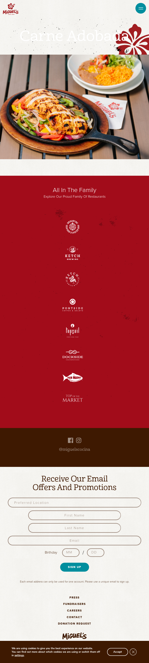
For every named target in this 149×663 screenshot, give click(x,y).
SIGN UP (74, 567)
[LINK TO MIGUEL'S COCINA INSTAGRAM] (78, 440)
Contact (74, 617)
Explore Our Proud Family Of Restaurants (75, 196)
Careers (74, 611)
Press (74, 598)
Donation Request (74, 624)
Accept (117, 652)
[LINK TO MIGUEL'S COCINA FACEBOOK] (70, 440)
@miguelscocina (74, 449)
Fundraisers (74, 604)
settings (19, 655)
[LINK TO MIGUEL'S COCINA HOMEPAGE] (10, 8)
